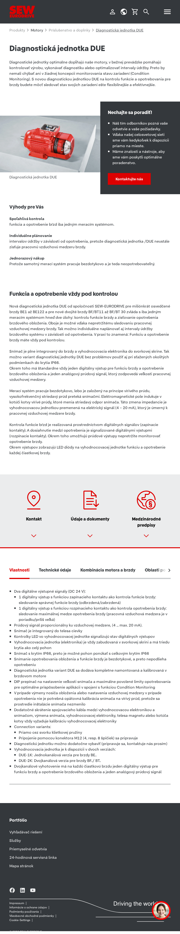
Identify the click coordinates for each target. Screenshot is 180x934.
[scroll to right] (169, 570)
